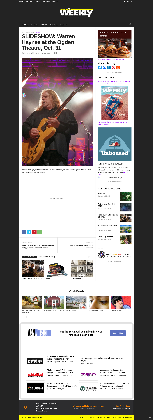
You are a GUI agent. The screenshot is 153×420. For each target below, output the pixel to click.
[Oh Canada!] (76, 302)
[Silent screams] (121, 302)
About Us (55, 1)
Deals (31, 1)
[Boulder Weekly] (76, 12)
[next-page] (92, 257)
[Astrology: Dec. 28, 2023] (125, 207)
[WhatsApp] (39, 232)
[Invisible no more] (99, 302)
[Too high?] (125, 196)
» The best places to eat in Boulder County (112, 59)
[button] (130, 24)
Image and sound (77, 278)
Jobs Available (117, 417)
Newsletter (23, 1)
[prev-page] (89, 257)
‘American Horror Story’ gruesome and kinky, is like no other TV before (38, 246)
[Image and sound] (82, 268)
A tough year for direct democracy (31, 311)
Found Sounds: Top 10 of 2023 (32, 278)
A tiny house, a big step (54, 310)
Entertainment (28, 32)
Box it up (49, 278)
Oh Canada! (71, 310)
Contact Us (91, 417)
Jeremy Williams (31, 53)
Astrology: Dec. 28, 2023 (106, 205)
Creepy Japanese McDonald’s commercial (81, 246)
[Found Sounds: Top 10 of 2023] (33, 268)
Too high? (102, 193)
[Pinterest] (34, 232)
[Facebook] (124, 1)
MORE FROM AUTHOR (46, 257)
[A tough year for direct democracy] (32, 302)
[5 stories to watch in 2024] (125, 229)
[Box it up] (57, 268)
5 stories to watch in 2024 (107, 226)
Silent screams (117, 310)
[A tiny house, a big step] (54, 302)
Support (38, 1)
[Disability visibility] (125, 239)
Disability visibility (106, 236)
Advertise (46, 1)
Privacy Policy (127, 417)
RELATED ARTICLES (30, 257)
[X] (131, 1)
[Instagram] (128, 1)
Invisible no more (96, 310)
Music (37, 32)
